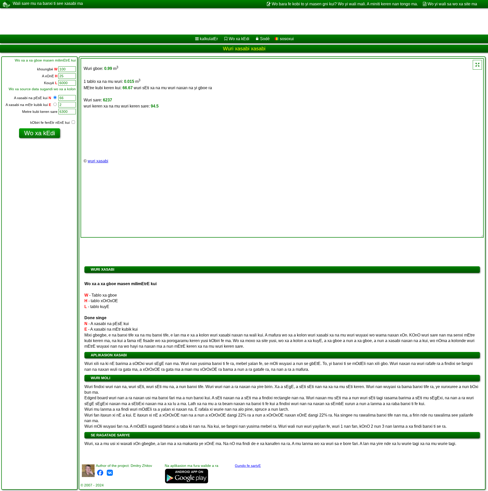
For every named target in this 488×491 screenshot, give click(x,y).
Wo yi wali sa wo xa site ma (452, 4)
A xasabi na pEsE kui (32, 98)
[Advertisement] (154, 21)
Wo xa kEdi (239, 39)
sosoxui (286, 39)
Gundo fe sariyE (248, 466)
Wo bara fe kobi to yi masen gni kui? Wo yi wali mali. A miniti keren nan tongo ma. (345, 4)
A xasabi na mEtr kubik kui (28, 105)
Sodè (265, 39)
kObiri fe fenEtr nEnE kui (50, 122)
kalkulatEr (209, 39)
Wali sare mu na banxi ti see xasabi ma (48, 3)
